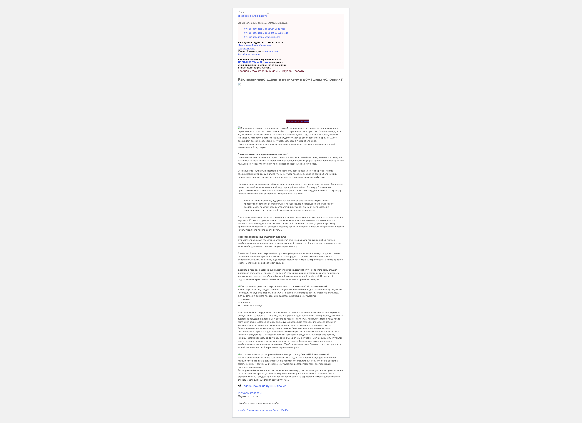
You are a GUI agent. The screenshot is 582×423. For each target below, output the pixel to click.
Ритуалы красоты (297, 121)
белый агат (244, 54)
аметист (268, 51)
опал (276, 51)
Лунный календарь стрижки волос (262, 37)
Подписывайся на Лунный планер (263, 386)
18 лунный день (246, 48)
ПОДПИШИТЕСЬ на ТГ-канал (254, 62)
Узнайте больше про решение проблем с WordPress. (265, 410)
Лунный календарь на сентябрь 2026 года (266, 33)
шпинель (255, 54)
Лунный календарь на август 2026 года (264, 28)
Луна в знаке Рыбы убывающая (254, 45)
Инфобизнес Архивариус (252, 15)
